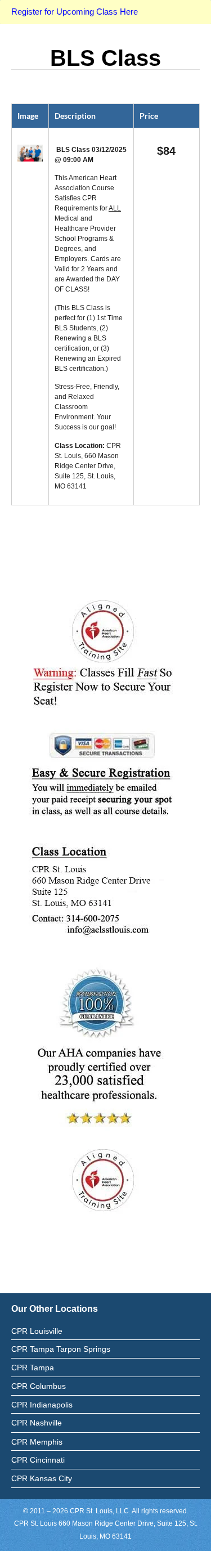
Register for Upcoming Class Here (74, 11)
